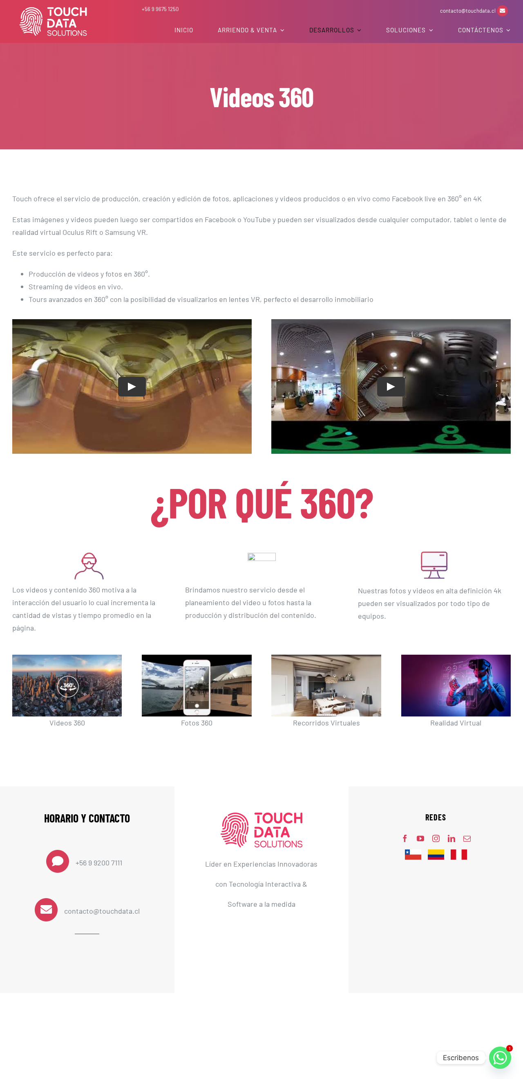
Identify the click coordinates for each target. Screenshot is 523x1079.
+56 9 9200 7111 (99, 862)
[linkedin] (451, 838)
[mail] (467, 838)
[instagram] (436, 838)
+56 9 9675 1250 (160, 9)
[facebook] (405, 838)
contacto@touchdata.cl (468, 10)
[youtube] (420, 838)
